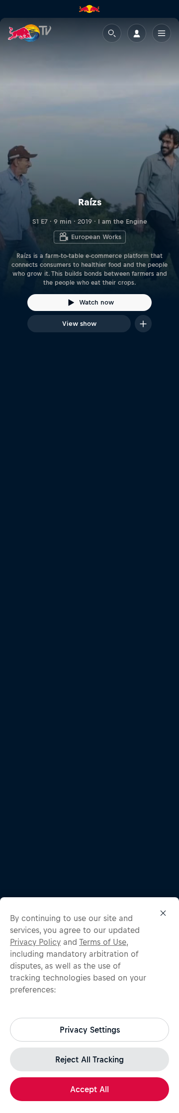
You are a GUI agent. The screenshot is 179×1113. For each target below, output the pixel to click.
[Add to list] (143, 323)
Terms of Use (102, 941)
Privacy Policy (35, 941)
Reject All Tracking (89, 1059)
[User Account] (136, 33)
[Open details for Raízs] (89, 184)
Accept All (89, 1089)
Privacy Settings (90, 1029)
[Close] (163, 913)
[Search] (111, 33)
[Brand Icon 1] (89, 9)
